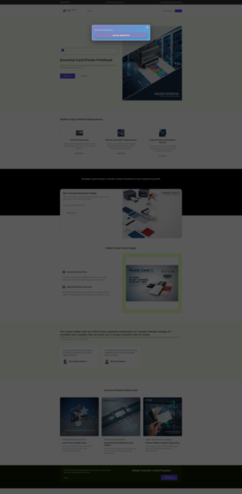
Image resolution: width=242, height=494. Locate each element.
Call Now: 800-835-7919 (121, 35)
